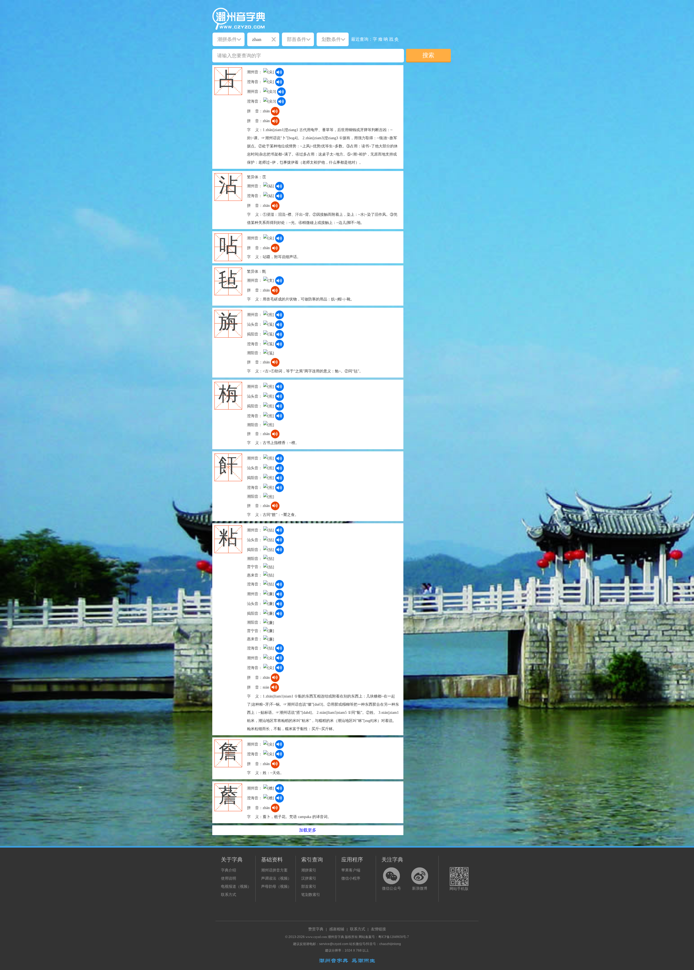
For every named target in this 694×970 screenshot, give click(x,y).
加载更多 (307, 830)
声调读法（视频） (276, 878)
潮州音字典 (336, 937)
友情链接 (378, 929)
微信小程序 (350, 878)
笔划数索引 (310, 895)
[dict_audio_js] (279, 72)
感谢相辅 (336, 929)
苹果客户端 (350, 870)
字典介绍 (228, 870)
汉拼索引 (308, 878)
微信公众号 (391, 888)
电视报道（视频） (236, 887)
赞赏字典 (315, 929)
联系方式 (228, 895)
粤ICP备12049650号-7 (393, 937)
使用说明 (228, 878)
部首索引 (308, 887)
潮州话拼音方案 (274, 870)
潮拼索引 (308, 870)
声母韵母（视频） (276, 887)
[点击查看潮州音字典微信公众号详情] (391, 875)
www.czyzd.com (316, 937)
